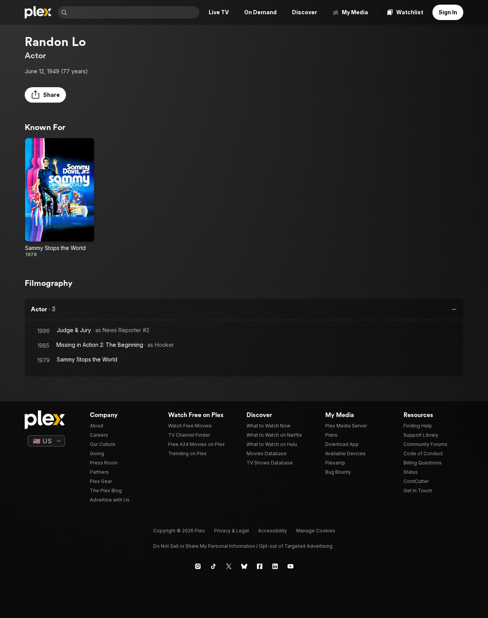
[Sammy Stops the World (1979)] (59, 198)
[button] (45, 95)
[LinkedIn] (275, 566)
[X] (228, 566)
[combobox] (134, 12)
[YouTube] (290, 566)
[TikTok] (213, 566)
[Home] (38, 12)
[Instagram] (198, 566)
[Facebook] (259, 566)
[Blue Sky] (244, 566)
